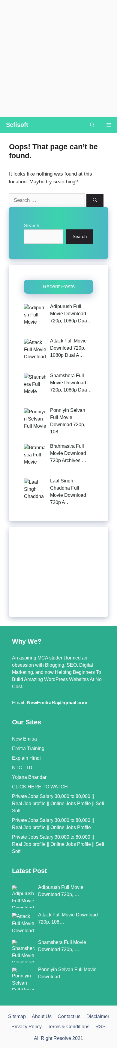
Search (31, 225)
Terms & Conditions (68, 1026)
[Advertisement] (58, 58)
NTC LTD (22, 767)
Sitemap (17, 1016)
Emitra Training (28, 748)
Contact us (69, 1016)
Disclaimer (97, 1016)
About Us (42, 1016)
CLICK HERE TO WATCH (40, 786)
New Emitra (24, 738)
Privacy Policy (26, 1026)
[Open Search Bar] (92, 125)
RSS (100, 1026)
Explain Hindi (26, 758)
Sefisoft (17, 124)
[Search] (95, 200)
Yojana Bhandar (29, 777)
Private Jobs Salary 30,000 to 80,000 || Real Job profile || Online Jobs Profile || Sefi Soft (58, 803)
